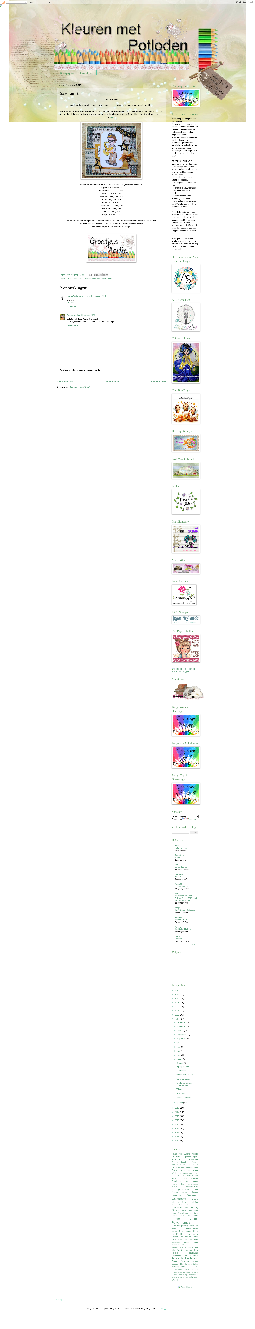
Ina (196, 1225)
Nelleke (175, 1253)
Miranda (175, 1247)
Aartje (68, 279)
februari (180, 1063)
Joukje (188, 1231)
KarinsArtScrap (74, 296)
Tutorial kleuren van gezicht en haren (185, 1272)
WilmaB (175, 1280)
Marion (186, 1242)
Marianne (176, 1242)
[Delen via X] (101, 274)
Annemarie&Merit (179, 1162)
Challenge (176, 1181)
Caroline (179, 874)
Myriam (189, 1250)
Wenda (189, 1277)
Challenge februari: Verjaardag (184, 1084)
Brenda (195, 1168)
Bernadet (188, 1168)
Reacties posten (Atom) (80, 387)
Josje (177, 908)
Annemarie (193, 1159)
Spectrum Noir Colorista (182, 1264)
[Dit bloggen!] (98, 274)
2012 (177, 1132)
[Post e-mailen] (90, 275)
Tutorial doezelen (192, 1267)
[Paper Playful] (185, 1287)
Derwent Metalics (178, 1205)
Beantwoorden (73, 306)
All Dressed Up (179, 1156)
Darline (175, 1192)
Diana (183, 1210)
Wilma (196, 1277)
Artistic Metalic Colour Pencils (188, 1165)
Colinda (195, 1181)
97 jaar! (178, 857)
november (181, 1026)
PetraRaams (193, 1253)
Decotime (185, 1192)
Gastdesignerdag (180, 1225)
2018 (177, 1108)
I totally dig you (181, 848)
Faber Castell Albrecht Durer (185, 1213)
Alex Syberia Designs (188, 1154)
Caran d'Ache (186, 1170)
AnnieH (178, 917)
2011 (177, 1136)
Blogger (164, 1308)
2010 (177, 1141)
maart (180, 1059)
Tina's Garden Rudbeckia (185, 910)
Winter (179, 1089)
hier (111, 117)
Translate (192, 819)
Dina (190, 1210)
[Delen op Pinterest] (106, 274)
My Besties (178, 1250)
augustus (181, 1039)
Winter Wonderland (184, 1075)
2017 (177, 1112)
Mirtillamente (192, 1247)
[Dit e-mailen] (95, 274)
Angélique (179, 855)
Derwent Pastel (192, 1205)
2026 (177, 990)
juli (178, 1043)
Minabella (195, 1245)
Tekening (175, 1266)
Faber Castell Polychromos (84, 279)
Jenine (195, 1228)
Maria (196, 1239)
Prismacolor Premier (182, 1258)
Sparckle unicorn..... (185, 1097)
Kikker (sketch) (181, 920)
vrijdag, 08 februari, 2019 (84, 315)
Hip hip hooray (182, 1067)
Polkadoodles (191, 1255)
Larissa (175, 1237)
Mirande (183, 1247)
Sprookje (178, 939)
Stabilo (195, 1264)
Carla (184, 1178)
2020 (177, 1015)
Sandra (195, 1261)
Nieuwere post (65, 381)
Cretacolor (189, 1187)
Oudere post (158, 381)
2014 (177, 1124)
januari (180, 1103)
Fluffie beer (181, 1071)
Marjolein (175, 1245)
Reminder (185, 1261)
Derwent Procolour (180, 1207)
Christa (187, 1181)
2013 (177, 1128)
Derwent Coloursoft (185, 1197)
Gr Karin (70, 303)
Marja (196, 1242)
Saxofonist (181, 1093)
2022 (177, 1007)
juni (179, 1047)
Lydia (174, 1239)
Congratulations (183, 1079)
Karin (195, 1231)
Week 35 (178, 877)
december (181, 1022)
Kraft (189, 1234)
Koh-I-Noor (180, 1234)
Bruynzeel (176, 1170)
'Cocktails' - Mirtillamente (185, 929)
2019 (177, 1019)
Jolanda (174, 1231)
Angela (70, 315)
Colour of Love (179, 1184)
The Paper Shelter (104, 279)
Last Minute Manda (189, 1237)
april (179, 1055)
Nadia (195, 1250)
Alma (177, 865)
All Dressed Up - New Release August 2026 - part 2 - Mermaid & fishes (186, 898)
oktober (180, 1030)
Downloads (86, 73)
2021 (177, 1011)
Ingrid (174, 1228)
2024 (177, 998)
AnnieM (178, 884)
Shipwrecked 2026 (182, 886)
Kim (173, 1234)
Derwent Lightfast (190, 1202)
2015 (177, 1120)
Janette (187, 1228)
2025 (177, 994)
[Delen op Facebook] (103, 274)
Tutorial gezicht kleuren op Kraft (185, 1269)
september (182, 1035)
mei (179, 1051)
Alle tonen (194, 945)
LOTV (195, 1234)
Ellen (177, 846)
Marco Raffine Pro (185, 1239)
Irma (180, 1228)
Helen (177, 893)
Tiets (183, 1267)
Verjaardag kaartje (182, 867)
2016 (177, 1116)
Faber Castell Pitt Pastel (185, 1216)
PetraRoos (176, 1256)
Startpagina (67, 73)
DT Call (185, 1189)
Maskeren (185, 1245)
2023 (177, 1002)
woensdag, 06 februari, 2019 (94, 296)
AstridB (181, 1168)
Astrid (177, 936)
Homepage (112, 381)
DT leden (194, 1189)
